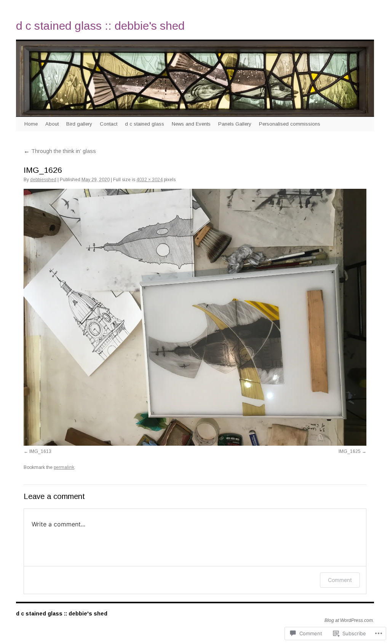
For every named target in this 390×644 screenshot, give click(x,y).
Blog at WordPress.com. (349, 620)
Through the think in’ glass (60, 151)
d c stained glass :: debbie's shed (100, 25)
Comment (340, 580)
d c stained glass (144, 124)
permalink (64, 467)
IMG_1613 (40, 451)
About (52, 124)
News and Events (191, 124)
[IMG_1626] (195, 317)
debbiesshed (43, 179)
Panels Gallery (234, 124)
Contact (108, 124)
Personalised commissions (289, 124)
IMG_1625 (350, 451)
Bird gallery (79, 124)
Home (31, 124)
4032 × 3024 (149, 179)
